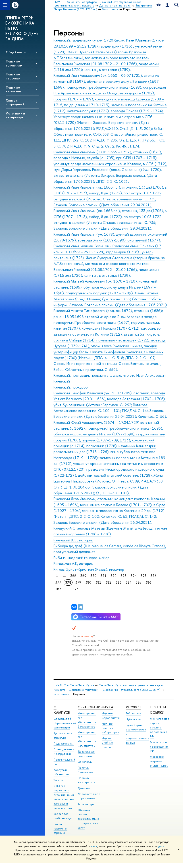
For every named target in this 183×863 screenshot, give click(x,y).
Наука (107, 707)
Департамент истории (83, 690)
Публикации (133, 719)
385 (138, 582)
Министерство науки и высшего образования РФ (159, 727)
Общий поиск (16, 52)
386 (148, 582)
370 (93, 575)
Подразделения (64, 743)
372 (113, 575)
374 (134, 575)
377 (58, 582)
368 (73, 575)
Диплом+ (84, 788)
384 (128, 582)
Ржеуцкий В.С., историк (73, 540)
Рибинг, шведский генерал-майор (82, 557)
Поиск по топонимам (14, 63)
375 (143, 575)
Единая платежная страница (60, 828)
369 (83, 575)
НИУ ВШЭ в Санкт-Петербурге (74, 685)
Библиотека (133, 713)
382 (108, 582)
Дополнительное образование (89, 796)
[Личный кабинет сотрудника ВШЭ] (167, 5)
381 (98, 582)
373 (124, 575)
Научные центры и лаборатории (110, 728)
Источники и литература (15, 115)
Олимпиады (85, 762)
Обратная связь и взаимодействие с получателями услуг (88, 819)
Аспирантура (86, 804)
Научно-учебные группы (107, 742)
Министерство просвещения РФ (159, 746)
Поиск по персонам (13, 76)
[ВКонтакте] (74, 607)
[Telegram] (80, 607)
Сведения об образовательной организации (65, 723)
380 (88, 582)
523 (76, 589)
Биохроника (61, 694)
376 (153, 575)
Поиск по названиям (13, 89)
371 (103, 575)
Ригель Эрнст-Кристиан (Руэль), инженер (89, 569)
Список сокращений (15, 102)
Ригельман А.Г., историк (73, 563)
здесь (94, 846)
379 (78, 582)
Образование (90, 707)
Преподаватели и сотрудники (64, 751)
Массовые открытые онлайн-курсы (159, 761)
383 (118, 582)
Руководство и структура (63, 735)
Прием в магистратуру (86, 780)
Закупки (58, 780)
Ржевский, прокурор (71, 387)
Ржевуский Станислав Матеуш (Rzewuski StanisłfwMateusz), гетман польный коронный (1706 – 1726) (110, 531)
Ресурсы (133, 707)
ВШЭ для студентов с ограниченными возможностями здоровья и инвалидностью (64, 797)
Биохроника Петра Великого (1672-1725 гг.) (131, 690)
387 (58, 589)
